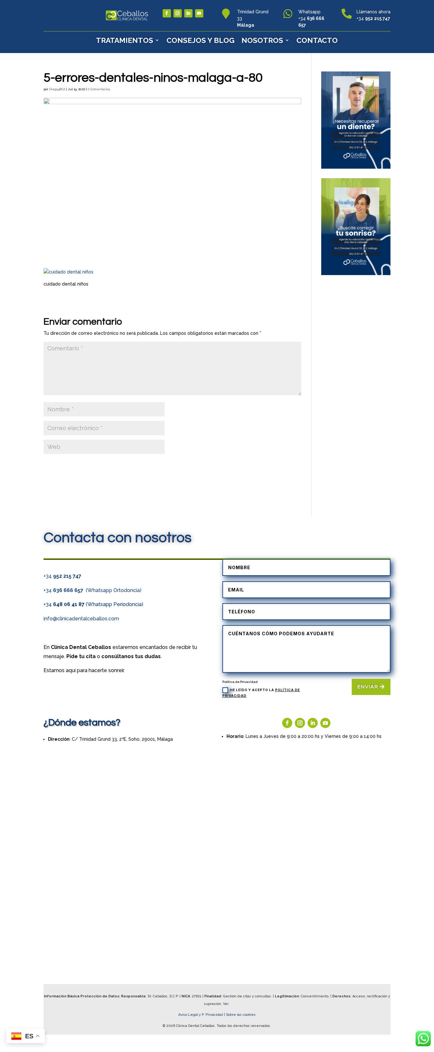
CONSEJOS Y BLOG (200, 40)
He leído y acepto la (261, 693)
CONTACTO (317, 40)
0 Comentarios (99, 89)
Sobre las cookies (241, 1015)
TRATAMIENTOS (124, 40)
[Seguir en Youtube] (199, 13)
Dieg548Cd (57, 89)
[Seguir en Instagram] (177, 13)
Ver (226, 1004)
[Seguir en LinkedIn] (188, 13)
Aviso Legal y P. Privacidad (201, 1015)
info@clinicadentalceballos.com (81, 619)
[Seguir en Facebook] (167, 13)
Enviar (367, 686)
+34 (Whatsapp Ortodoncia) (92, 590)
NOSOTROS (262, 40)
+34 (62, 576)
